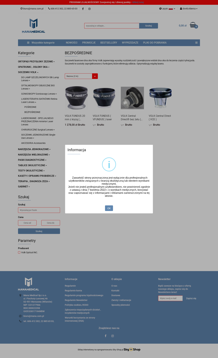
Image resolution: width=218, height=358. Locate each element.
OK (109, 208)
